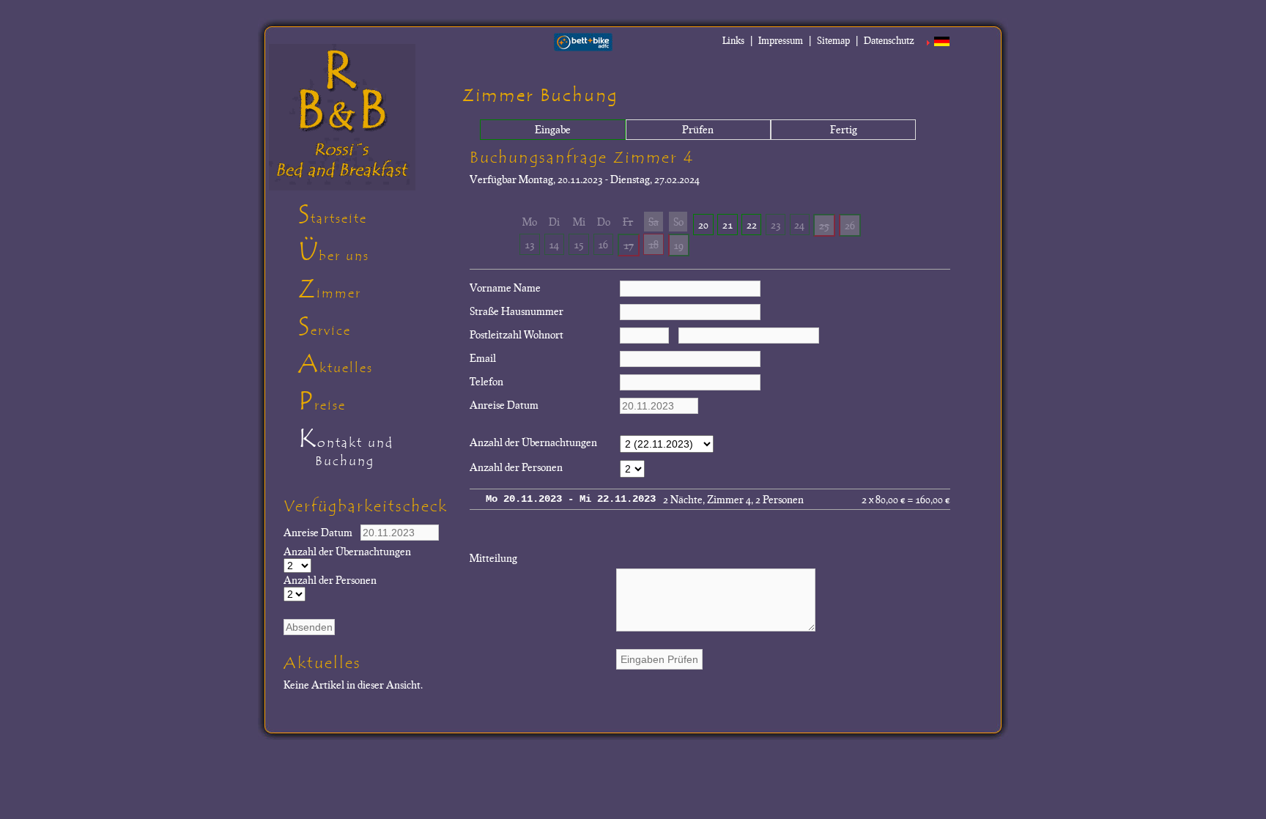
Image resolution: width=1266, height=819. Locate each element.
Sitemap (833, 40)
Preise (322, 401)
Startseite (332, 214)
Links (733, 40)
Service (324, 327)
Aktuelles (335, 364)
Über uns (333, 252)
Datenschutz (889, 40)
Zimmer (329, 289)
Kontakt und (345, 446)
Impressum (780, 40)
